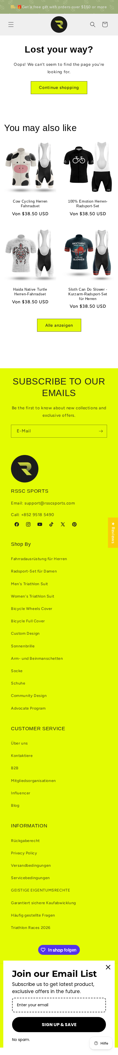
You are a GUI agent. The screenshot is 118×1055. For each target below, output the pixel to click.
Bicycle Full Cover (28, 621)
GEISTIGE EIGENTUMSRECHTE (40, 890)
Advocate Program (28, 708)
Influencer (20, 793)
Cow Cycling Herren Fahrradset (30, 203)
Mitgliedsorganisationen (33, 780)
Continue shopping (59, 87)
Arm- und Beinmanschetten (37, 658)
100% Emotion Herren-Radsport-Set (88, 203)
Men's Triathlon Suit (29, 584)
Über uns (19, 743)
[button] (11, 24)
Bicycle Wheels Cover (31, 608)
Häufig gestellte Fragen (33, 915)
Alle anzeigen (59, 325)
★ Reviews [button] (113, 532)
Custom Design (25, 633)
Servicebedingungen (30, 878)
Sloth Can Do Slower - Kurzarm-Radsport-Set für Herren (87, 294)
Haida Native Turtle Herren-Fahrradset (30, 291)
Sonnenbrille (23, 646)
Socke (17, 671)
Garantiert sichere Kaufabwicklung (43, 903)
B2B (15, 768)
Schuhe (18, 683)
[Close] (108, 967)
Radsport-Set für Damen (34, 571)
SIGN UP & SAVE (59, 1024)
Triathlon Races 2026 (30, 927)
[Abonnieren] (101, 431)
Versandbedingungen (31, 865)
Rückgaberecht (25, 840)
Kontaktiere (22, 755)
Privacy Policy (24, 853)
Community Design (29, 695)
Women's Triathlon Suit (32, 596)
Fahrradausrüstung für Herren (39, 559)
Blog (15, 805)
